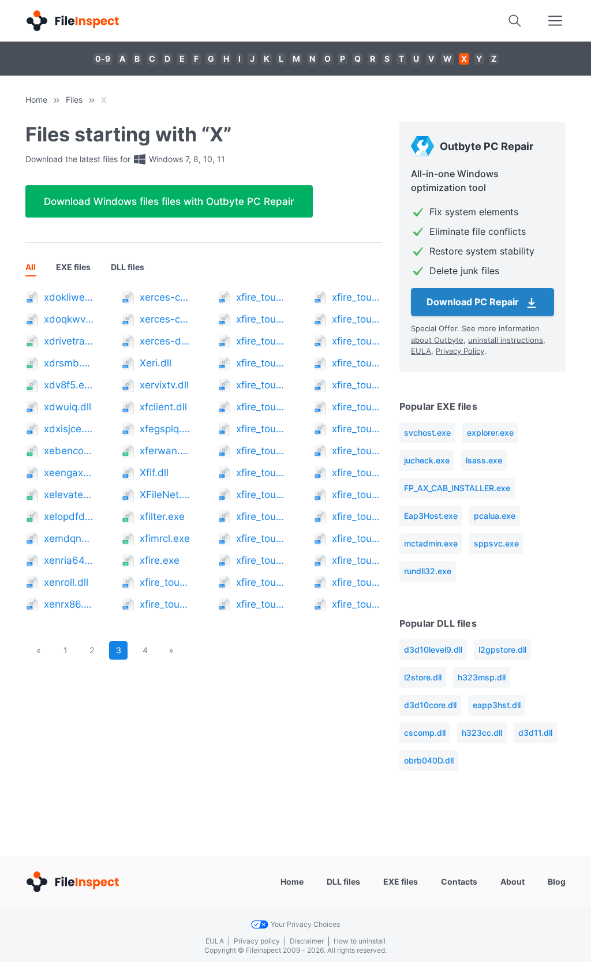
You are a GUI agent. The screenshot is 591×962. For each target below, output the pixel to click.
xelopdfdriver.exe (69, 516)
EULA (421, 350)
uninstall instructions (505, 340)
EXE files (73, 267)
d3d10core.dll (430, 705)
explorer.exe (490, 432)
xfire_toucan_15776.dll (261, 319)
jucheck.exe (427, 460)
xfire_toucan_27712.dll (357, 604)
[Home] (72, 20)
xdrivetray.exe (69, 341)
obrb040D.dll (429, 760)
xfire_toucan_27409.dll (357, 582)
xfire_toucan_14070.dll (165, 582)
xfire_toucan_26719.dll (357, 538)
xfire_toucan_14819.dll (165, 604)
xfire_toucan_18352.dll (261, 450)
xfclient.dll (163, 407)
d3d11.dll (535, 733)
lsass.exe (484, 460)
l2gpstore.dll (502, 649)
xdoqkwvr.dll (69, 319)
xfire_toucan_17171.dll (261, 385)
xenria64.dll (69, 560)
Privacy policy (257, 941)
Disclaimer (307, 941)
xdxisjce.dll (69, 429)
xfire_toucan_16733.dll (261, 363)
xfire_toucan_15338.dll (261, 297)
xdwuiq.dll (67, 407)
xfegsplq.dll (165, 429)
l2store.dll (423, 677)
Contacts (459, 881)
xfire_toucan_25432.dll (357, 472)
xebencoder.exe (69, 450)
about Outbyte (437, 340)
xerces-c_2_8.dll (165, 319)
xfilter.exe (162, 516)
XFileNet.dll (165, 494)
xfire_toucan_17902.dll (261, 429)
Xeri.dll (155, 363)
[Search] (514, 20)
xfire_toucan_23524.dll (357, 341)
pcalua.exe (494, 516)
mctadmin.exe (431, 543)
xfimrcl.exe (165, 538)
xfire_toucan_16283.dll (261, 341)
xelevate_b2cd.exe (69, 494)
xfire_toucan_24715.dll (357, 407)
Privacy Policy (460, 350)
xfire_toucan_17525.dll (261, 407)
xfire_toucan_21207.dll (261, 560)
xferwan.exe (165, 450)
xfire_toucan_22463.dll (357, 297)
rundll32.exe (427, 571)
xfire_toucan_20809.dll (261, 538)
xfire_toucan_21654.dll (261, 582)
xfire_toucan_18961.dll (261, 472)
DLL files (127, 267)
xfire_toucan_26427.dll (357, 516)
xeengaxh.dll (69, 472)
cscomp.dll (425, 733)
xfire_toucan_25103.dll (357, 429)
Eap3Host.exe (431, 516)
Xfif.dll (154, 472)
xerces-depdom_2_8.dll (165, 341)
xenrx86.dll (69, 604)
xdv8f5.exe (69, 385)
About (512, 881)
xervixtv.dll (164, 385)
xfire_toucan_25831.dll (357, 494)
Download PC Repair (474, 302)
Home (36, 99)
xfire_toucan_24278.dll (357, 385)
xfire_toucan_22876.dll (357, 319)
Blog (557, 881)
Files (74, 99)
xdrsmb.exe (69, 363)
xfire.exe (159, 560)
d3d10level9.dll (433, 649)
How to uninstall (360, 941)
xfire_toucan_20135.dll (261, 516)
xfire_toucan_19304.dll (261, 494)
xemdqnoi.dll (69, 538)
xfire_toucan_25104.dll (357, 450)
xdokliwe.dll (69, 297)
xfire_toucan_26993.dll (357, 560)
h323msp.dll (482, 677)
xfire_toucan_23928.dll (357, 363)
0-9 (102, 58)
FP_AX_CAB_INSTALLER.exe (457, 488)
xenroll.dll (66, 582)
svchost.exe (427, 432)
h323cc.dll (482, 733)
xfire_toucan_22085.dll (261, 604)
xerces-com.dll (165, 297)
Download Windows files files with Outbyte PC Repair (169, 201)
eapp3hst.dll (497, 705)
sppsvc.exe (496, 543)
